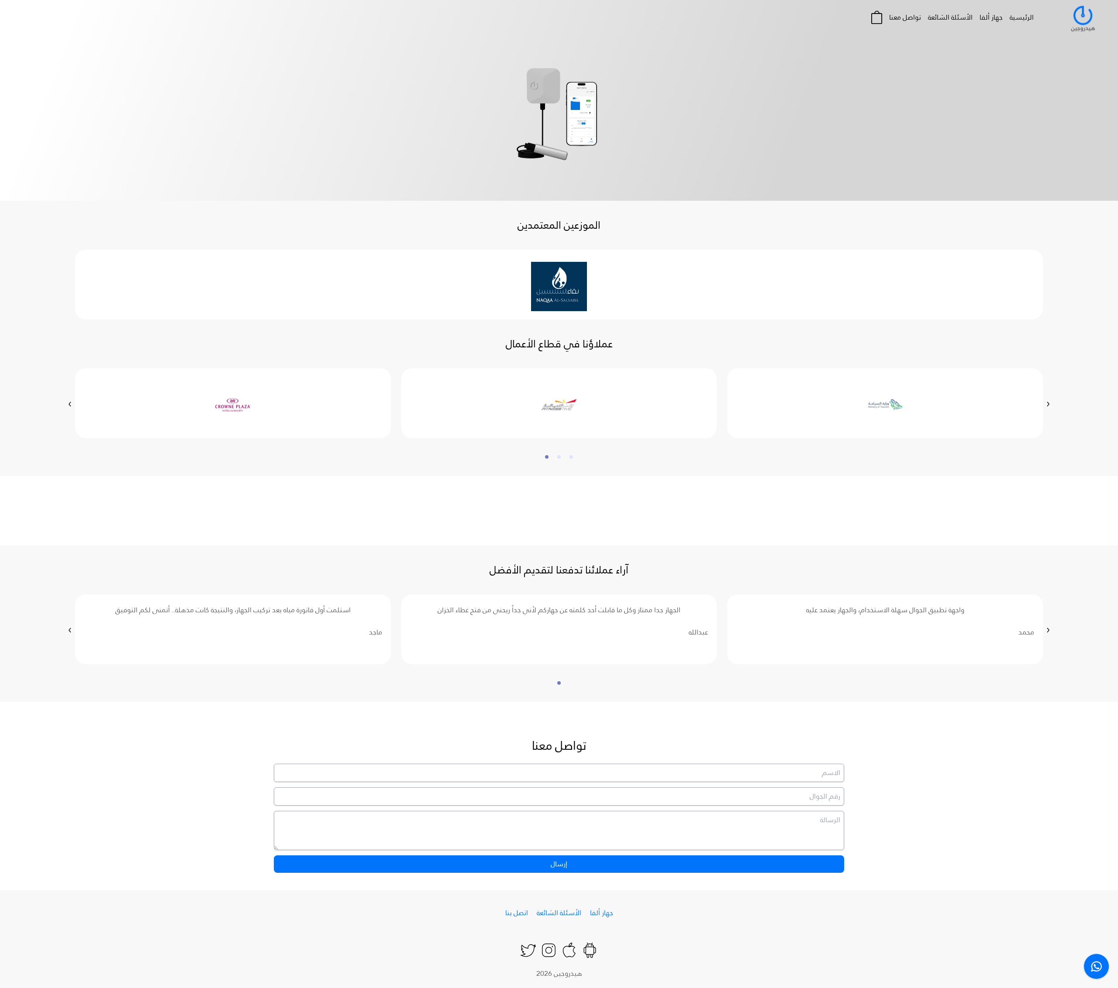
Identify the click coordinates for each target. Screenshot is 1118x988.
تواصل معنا (905, 17)
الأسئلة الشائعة (950, 17)
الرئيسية (1022, 17)
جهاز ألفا (991, 17)
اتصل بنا (516, 912)
